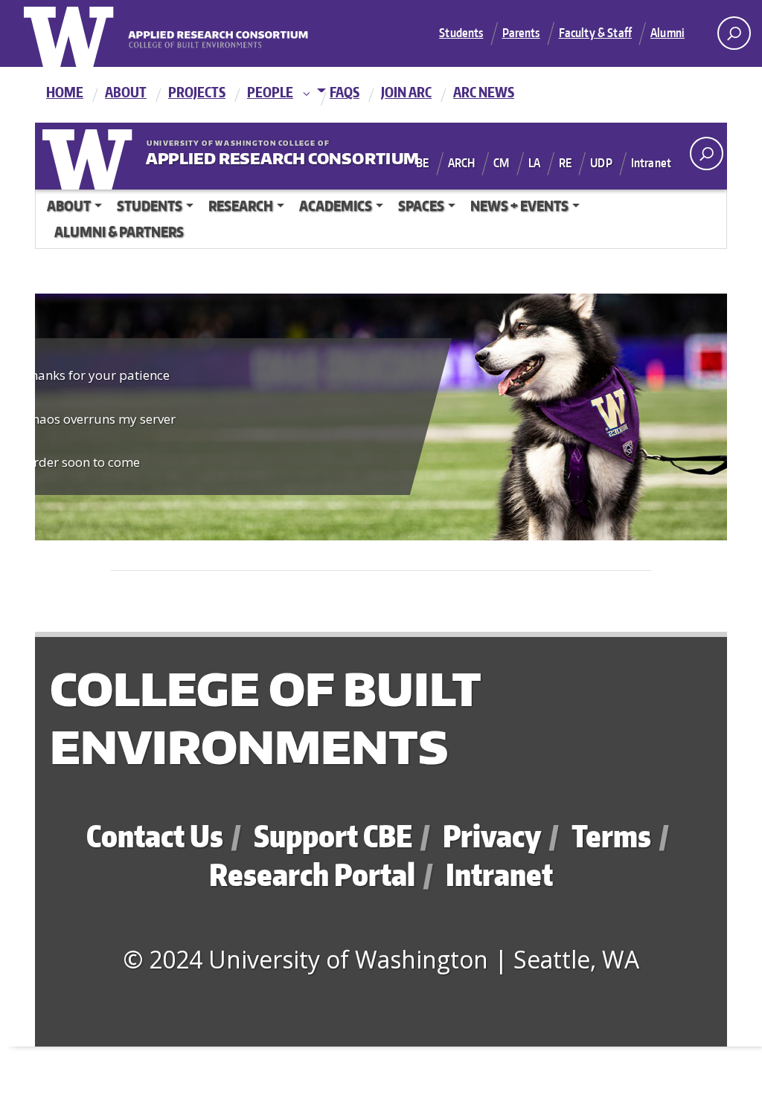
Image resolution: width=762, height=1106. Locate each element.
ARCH (462, 162)
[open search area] (706, 153)
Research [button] (240, 205)
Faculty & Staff (595, 32)
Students (461, 32)
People (270, 91)
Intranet (651, 162)
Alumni (667, 32)
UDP (601, 162)
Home (64, 91)
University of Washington (90, 156)
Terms (611, 836)
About (126, 91)
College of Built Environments (265, 717)
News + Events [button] (519, 205)
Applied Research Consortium (238, 156)
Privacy (492, 836)
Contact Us (154, 836)
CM (501, 162)
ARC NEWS (483, 91)
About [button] (69, 205)
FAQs (344, 91)
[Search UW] (734, 33)
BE (422, 162)
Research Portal (312, 874)
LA (534, 162)
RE (565, 162)
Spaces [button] (421, 205)
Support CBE (333, 836)
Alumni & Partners (119, 231)
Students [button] (149, 205)
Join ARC (406, 91)
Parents (521, 32)
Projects (196, 91)
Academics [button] (335, 205)
